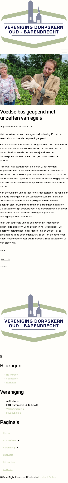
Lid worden (9, 462)
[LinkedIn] (34, 289)
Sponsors (8, 454)
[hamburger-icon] (64, 52)
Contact (7, 469)
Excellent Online (47, 477)
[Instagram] (34, 356)
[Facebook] (34, 274)
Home (6, 433)
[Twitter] (34, 282)
